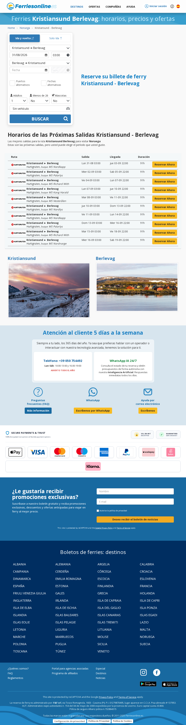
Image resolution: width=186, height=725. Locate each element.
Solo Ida (54, 38)
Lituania (105, 629)
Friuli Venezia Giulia (29, 593)
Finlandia (106, 586)
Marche (19, 637)
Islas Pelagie (65, 622)
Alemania (63, 564)
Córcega (104, 571)
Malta (145, 629)
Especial (100, 668)
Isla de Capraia (109, 600)
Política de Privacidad (98, 721)
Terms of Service (123, 528)
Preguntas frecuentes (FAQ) (38, 402)
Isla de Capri (150, 600)
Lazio (144, 622)
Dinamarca (22, 579)
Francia (146, 586)
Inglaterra (22, 600)
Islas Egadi (148, 615)
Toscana (20, 651)
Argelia (104, 564)
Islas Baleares (66, 615)
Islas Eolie (21, 622)
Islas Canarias (109, 615)
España (19, 586)
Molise (103, 637)
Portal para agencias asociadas (70, 668)
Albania (19, 564)
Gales (59, 593)
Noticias (100, 678)
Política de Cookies (122, 721)
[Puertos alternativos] (12, 83)
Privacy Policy (106, 697)
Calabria (147, 564)
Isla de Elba (22, 608)
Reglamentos (15, 678)
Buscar (40, 119)
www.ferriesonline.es (31, 6)
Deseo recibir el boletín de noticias (135, 519)
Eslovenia (148, 579)
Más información (38, 410)
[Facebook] (156, 672)
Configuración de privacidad (69, 721)
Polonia (20, 644)
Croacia (146, 571)
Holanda (147, 593)
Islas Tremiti (108, 622)
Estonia (61, 586)
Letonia (19, 629)
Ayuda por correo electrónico (148, 402)
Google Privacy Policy (104, 528)
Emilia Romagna (68, 579)
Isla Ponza (148, 608)
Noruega (147, 637)
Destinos (101, 673)
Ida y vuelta (23, 38)
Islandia (20, 615)
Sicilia (102, 644)
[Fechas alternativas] (43, 83)
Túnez (60, 651)
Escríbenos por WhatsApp (93, 410)
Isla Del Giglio (109, 608)
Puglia (60, 644)
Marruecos (64, 637)
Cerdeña (62, 571)
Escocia (104, 579)
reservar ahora (165, 164)
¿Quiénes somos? (18, 668)
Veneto (103, 651)
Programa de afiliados (65, 673)
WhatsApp (93, 400)
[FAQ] (38, 393)
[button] (131, 7)
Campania (21, 571)
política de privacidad (118, 510)
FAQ (10, 673)
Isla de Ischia (65, 608)
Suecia (145, 644)
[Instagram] (145, 672)
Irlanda (61, 600)
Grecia (103, 593)
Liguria (61, 629)
